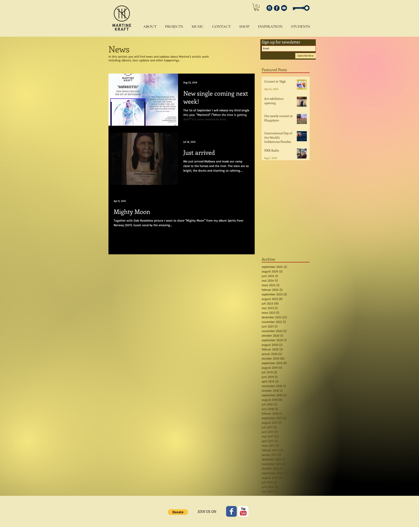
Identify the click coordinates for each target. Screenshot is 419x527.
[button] (149, 26)
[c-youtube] (243, 511)
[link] (256, 7)
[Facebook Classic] (231, 511)
